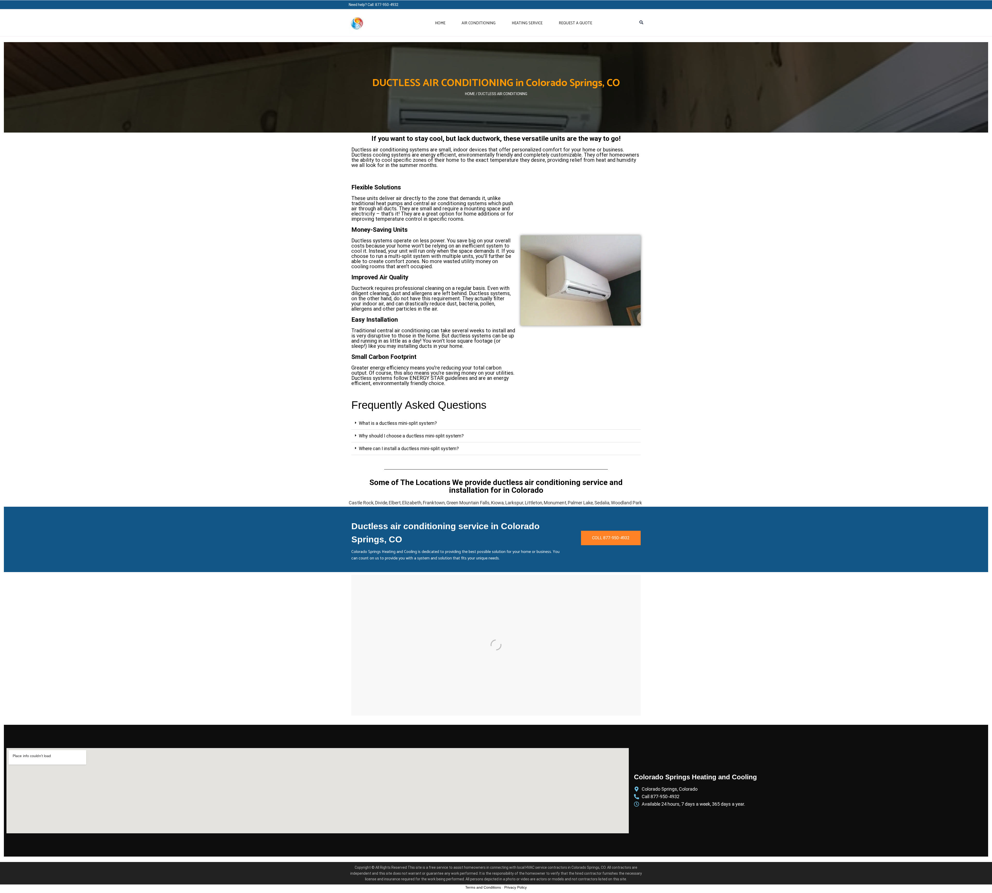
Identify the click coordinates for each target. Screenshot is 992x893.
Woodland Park (626, 502)
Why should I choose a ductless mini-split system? (411, 435)
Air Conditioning (478, 23)
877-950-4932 (386, 5)
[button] (496, 423)
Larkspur (514, 502)
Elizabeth (411, 502)
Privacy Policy (515, 887)
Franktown (434, 502)
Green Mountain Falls (468, 502)
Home (440, 23)
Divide (381, 502)
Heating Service (527, 23)
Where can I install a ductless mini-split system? (409, 448)
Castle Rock (361, 502)
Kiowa (497, 502)
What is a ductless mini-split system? (398, 423)
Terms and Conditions (483, 887)
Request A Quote (575, 23)
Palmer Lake (580, 502)
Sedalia (601, 502)
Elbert (395, 502)
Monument (555, 502)
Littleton (533, 502)
